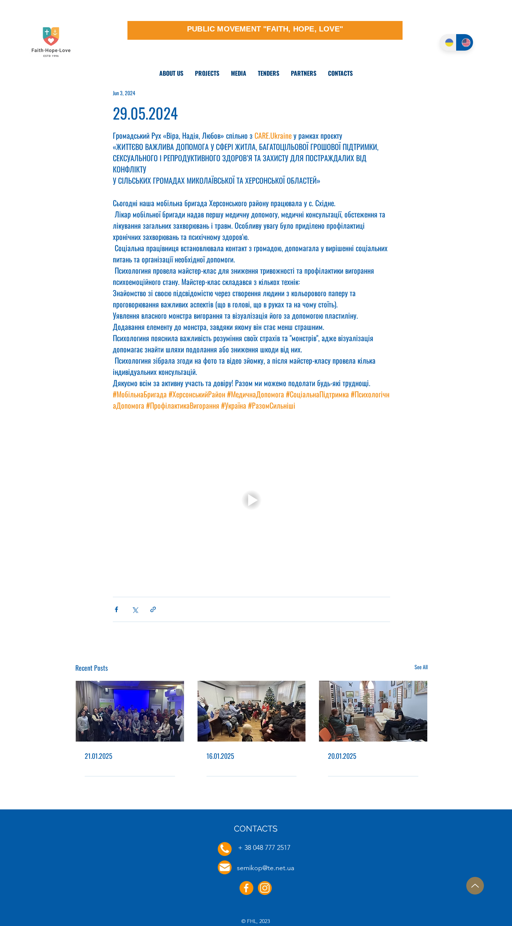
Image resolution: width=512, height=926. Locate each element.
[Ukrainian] (448, 42)
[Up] (475, 886)
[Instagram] (264, 888)
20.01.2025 (342, 756)
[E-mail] (224, 867)
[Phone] (224, 849)
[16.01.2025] (252, 711)
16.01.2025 (220, 756)
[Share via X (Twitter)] (134, 609)
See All (421, 667)
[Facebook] (246, 888)
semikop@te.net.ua (265, 868)
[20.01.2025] (373, 711)
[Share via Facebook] (116, 609)
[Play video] (251, 500)
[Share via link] (153, 609)
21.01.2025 (98, 756)
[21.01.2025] (130, 711)
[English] (464, 42)
